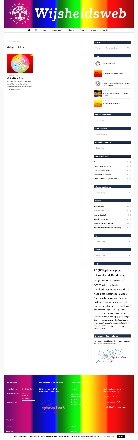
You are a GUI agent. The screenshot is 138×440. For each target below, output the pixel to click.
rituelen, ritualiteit (100, 215)
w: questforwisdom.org (111, 391)
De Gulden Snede (28, 389)
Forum (82, 30)
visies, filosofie (99, 206)
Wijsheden (71, 30)
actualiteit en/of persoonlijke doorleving (107, 228)
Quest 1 (105, 30)
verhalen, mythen (100, 211)
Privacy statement (77, 404)
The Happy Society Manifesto (113, 73)
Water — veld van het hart (102, 166)
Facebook (74, 431)
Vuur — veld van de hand (102, 174)
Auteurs (93, 30)
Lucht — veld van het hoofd (103, 170)
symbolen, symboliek (101, 219)
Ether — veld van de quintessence (105, 179)
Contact (74, 389)
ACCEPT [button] (121, 436)
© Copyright (75, 399)
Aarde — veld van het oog (102, 162)
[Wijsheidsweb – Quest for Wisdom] (69, 13)
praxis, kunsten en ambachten (104, 223)
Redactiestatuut (76, 397)
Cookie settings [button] (108, 436)
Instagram (9, 431)
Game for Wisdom (13, 393)
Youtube (9, 427)
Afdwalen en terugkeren (111, 103)
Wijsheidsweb (12, 402)
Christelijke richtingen (16, 78)
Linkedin (73, 427)
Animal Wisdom (12, 389)
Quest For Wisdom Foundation (26, 395)
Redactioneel (57, 30)
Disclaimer (74, 402)
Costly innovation (109, 63)
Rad (44, 30)
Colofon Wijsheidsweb (78, 394)
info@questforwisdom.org (112, 389)
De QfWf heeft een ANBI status (115, 407)
